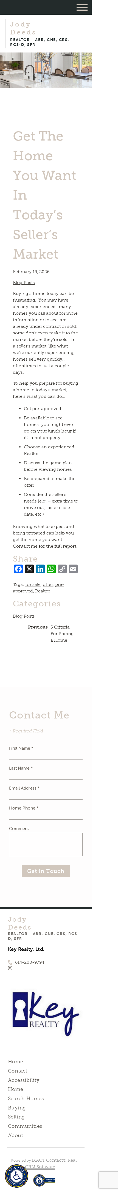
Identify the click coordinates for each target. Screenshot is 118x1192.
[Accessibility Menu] (16, 1176)
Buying (17, 1108)
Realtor (42, 591)
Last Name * (21, 768)
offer (48, 584)
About (15, 1135)
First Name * (21, 748)
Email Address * (24, 788)
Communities (25, 1126)
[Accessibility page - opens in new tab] (44, 1183)
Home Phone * (24, 808)
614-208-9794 (29, 962)
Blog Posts (24, 282)
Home (15, 1062)
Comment (19, 828)
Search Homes (26, 1098)
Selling (16, 1117)
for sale (33, 584)
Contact (17, 1071)
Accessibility (23, 1080)
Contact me (25, 546)
